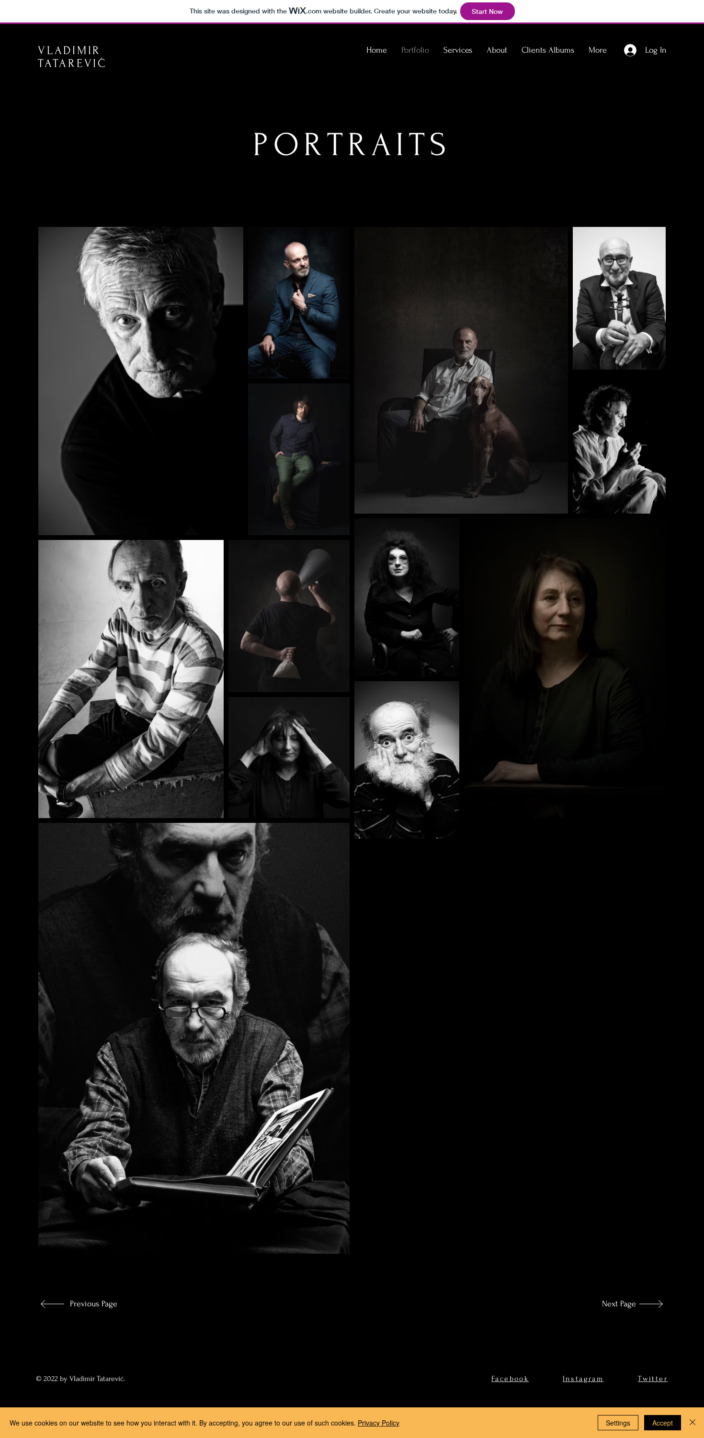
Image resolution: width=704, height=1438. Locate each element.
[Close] (692, 1422)
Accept (662, 1422)
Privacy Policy (378, 1422)
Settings (618, 1422)
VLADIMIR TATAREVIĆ (72, 57)
